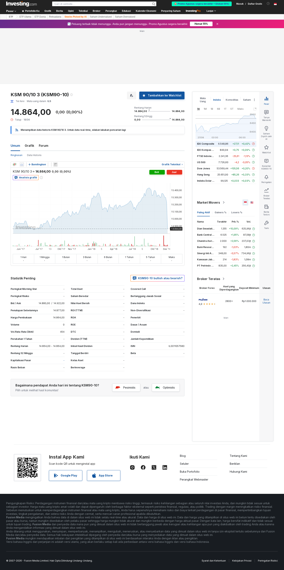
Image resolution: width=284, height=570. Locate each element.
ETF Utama (25, 16)
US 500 (201, 162)
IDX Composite (205, 143)
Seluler (184, 463)
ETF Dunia (40, 16)
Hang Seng (203, 174)
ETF (11, 16)
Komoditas (232, 99)
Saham (247, 99)
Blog (183, 455)
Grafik (29, 146)
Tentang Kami (238, 455)
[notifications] (268, 3)
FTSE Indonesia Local (209, 156)
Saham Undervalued (101, 16)
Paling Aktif (203, 212)
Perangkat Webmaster (194, 479)
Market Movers (208, 202)
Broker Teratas (208, 279)
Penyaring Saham (171, 11)
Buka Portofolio (190, 471)
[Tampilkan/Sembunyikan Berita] (55, 164)
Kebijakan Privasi (242, 560)
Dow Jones (203, 168)
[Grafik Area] (22, 164)
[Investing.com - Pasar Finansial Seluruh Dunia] (21, 4)
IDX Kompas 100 (206, 149)
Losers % (236, 212)
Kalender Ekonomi (146, 11)
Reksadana (55, 16)
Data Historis (34, 155)
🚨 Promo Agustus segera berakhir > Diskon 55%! (201, 4)
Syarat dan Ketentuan (214, 560)
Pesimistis (129, 387)
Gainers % (220, 212)
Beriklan (235, 463)
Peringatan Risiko (268, 560)
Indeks (217, 99)
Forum (43, 146)
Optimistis (169, 387)
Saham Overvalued (125, 16)
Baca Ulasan (266, 301)
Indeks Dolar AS (206, 180)
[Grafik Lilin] (14, 164)
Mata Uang (203, 100)
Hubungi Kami (238, 471)
